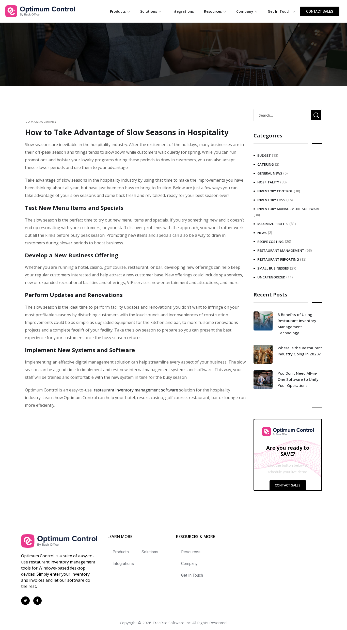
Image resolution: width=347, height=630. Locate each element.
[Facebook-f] (37, 600)
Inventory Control (275, 191)
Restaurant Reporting (278, 259)
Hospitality (268, 182)
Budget (264, 155)
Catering (265, 164)
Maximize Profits (272, 224)
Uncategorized (271, 277)
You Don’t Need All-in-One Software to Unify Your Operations (298, 379)
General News (269, 173)
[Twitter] (25, 600)
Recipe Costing (270, 241)
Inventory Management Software (288, 209)
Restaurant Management (280, 250)
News (262, 232)
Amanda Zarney (42, 121)
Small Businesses (273, 268)
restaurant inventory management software (136, 390)
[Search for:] (288, 115)
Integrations (182, 11)
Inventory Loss (271, 200)
